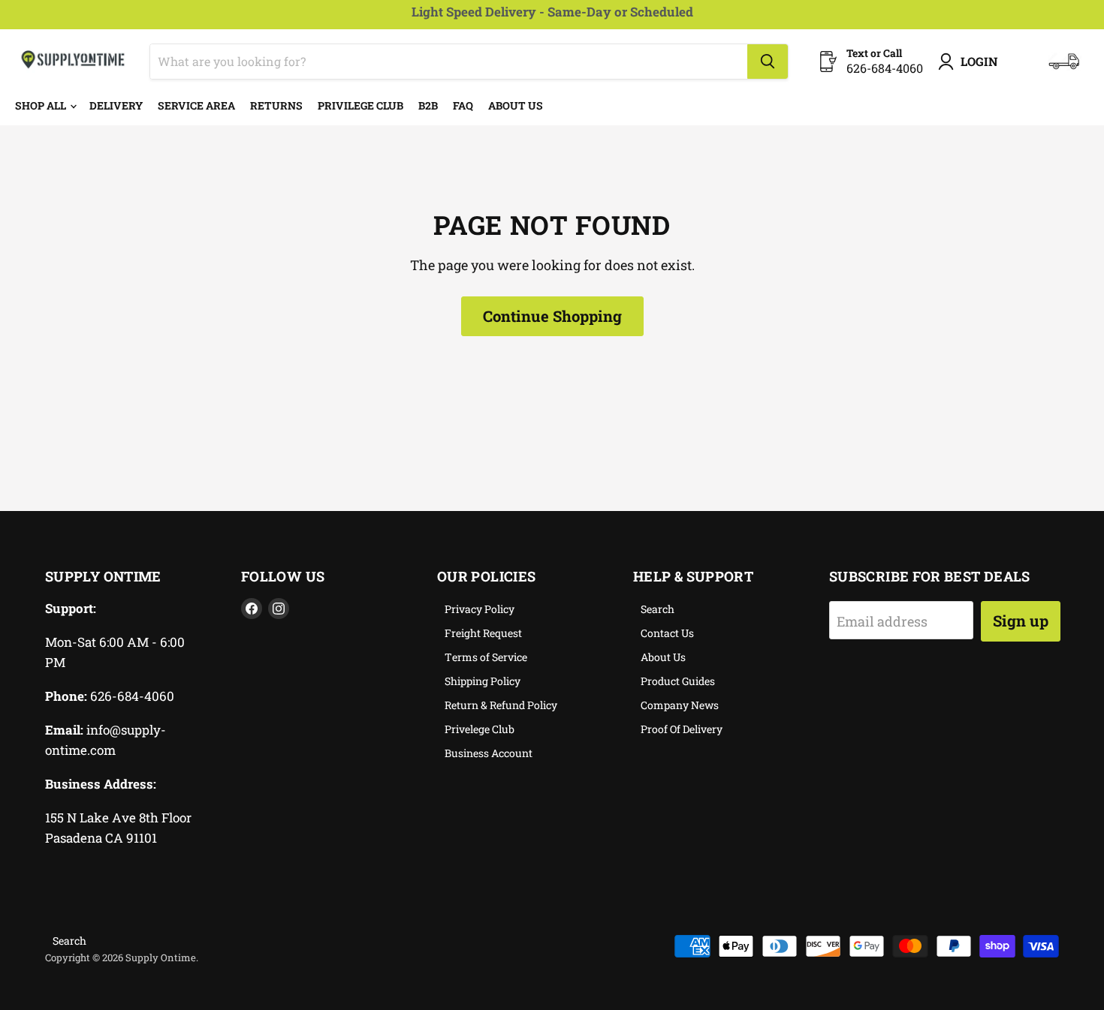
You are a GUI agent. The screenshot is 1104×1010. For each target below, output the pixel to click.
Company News (680, 705)
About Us (515, 105)
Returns (276, 105)
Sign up (1020, 620)
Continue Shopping (552, 316)
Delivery (116, 105)
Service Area (196, 105)
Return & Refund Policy (501, 705)
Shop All (41, 105)
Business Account (488, 753)
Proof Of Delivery (681, 729)
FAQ (463, 105)
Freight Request (483, 633)
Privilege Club (360, 105)
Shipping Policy (482, 681)
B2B (428, 105)
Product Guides (678, 681)
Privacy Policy (479, 609)
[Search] (767, 61)
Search (657, 609)
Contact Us (667, 633)
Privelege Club (479, 729)
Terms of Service (486, 657)
